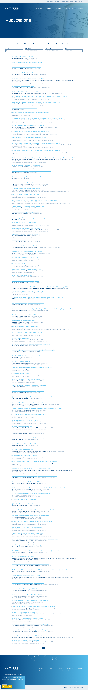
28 (46, 648)
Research (39, 8)
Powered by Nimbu (79, 687)
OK (10, 686)
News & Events (50, 1)
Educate (48, 8)
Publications (62, 1)
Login (80, 670)
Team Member (28, 48)
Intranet (71, 1)
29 (48, 648)
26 (41, 648)
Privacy (75, 681)
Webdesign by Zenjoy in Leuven (69, 687)
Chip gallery (56, 1)
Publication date (49, 48)
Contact (80, 8)
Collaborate (69, 8)
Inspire (58, 8)
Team (67, 1)
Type (66, 48)
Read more (4, 684)
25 (38, 648)
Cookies (80, 681)
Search (7, 48)
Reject (4, 686)
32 (53, 648)
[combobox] (34, 50)
